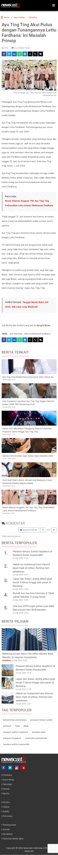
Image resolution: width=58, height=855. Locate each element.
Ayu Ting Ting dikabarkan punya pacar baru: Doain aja (28, 377)
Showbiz (33, 17)
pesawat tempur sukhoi (41, 720)
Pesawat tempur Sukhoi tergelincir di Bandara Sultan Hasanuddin (32, 553)
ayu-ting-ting (16, 334)
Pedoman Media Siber (12, 838)
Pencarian (7, 816)
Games (6, 789)
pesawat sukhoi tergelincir (15, 732)
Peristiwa (7, 775)
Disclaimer (7, 834)
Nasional (6, 660)
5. (6, 607)
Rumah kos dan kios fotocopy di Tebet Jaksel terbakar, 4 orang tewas (33, 595)
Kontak (6, 829)
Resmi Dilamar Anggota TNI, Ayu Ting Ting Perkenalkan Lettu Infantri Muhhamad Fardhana (28, 509)
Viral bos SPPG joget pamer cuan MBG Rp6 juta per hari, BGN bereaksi (33, 608)
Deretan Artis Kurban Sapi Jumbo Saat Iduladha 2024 (27, 456)
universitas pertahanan (36, 738)
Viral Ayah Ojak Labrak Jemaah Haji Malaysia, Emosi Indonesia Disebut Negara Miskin (27, 481)
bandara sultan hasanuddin (16, 744)
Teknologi (7, 784)
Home (6, 17)
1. (6, 553)
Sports (5, 793)
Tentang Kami (9, 825)
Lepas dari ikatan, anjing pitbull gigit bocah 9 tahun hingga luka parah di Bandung (32, 582)
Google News (43, 325)
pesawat (7, 726)
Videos (5, 807)
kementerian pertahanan (15, 720)
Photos (6, 802)
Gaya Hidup (19, 17)
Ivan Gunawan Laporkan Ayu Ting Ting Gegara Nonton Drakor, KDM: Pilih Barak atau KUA (28, 403)
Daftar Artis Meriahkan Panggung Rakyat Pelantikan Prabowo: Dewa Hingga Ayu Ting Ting (27, 430)
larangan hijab (39, 732)
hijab (17, 726)
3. (6, 580)
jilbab (26, 726)
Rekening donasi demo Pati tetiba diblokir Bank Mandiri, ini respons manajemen (27, 655)
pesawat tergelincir (12, 738)
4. (6, 594)
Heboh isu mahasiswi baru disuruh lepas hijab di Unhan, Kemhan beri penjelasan (31, 568)
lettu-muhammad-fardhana (37, 334)
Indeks (5, 811)
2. (6, 566)
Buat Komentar (29, 530)
